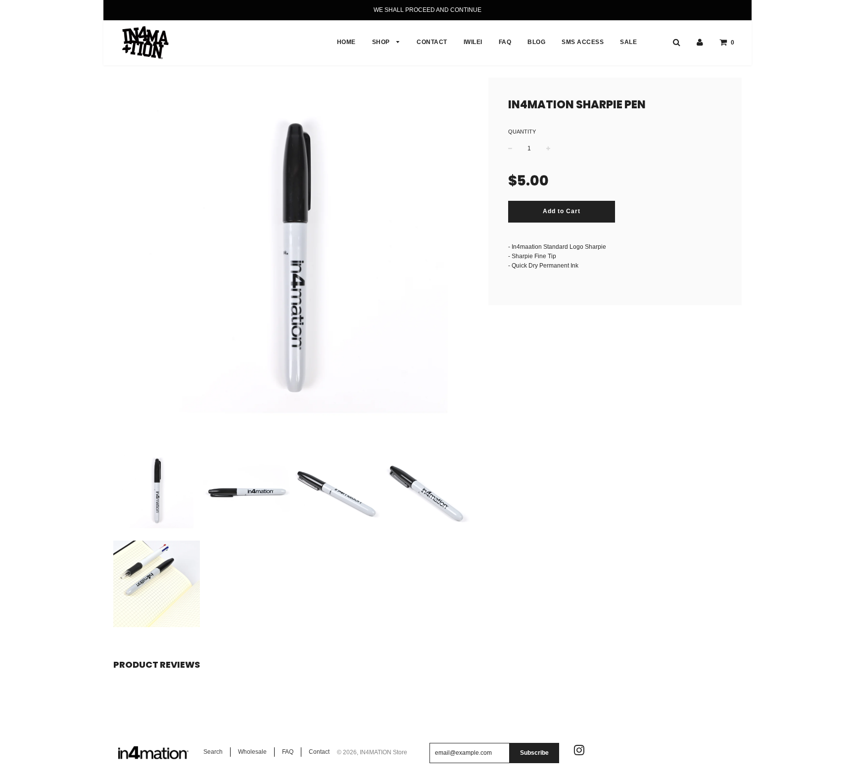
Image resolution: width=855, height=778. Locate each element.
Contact (319, 751)
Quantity (522, 132)
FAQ (505, 42)
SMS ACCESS (583, 42)
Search (213, 751)
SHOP (382, 42)
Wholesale (252, 751)
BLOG (536, 42)
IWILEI (473, 42)
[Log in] (700, 42)
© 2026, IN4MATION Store (372, 752)
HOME (346, 42)
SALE (628, 42)
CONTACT (432, 42)
